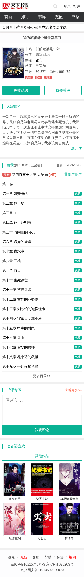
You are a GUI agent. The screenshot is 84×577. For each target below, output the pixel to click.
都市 (39, 60)
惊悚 (38, 77)
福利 (72, 557)
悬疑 (29, 77)
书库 (42, 17)
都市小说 (31, 27)
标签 (60, 557)
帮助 (48, 557)
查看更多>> (73, 390)
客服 (35, 557)
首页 (8, 17)
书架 (76, 17)
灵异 (48, 77)
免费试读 (21, 90)
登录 (67, 6)
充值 (59, 17)
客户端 (76, 7)
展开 (74, 148)
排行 (25, 17)
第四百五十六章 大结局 (30, 175)
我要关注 (63, 90)
